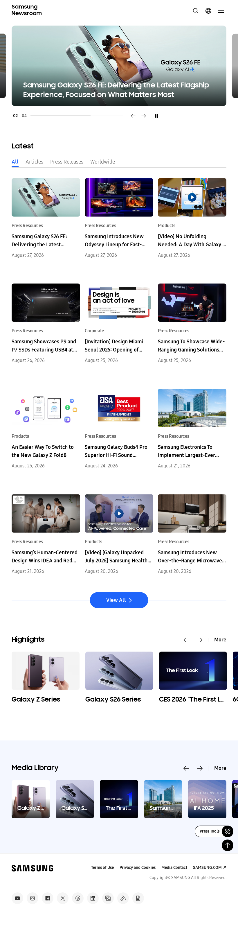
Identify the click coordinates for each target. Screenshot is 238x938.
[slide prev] (186, 639)
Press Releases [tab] (66, 162)
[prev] (133, 116)
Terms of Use (102, 867)
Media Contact (174, 867)
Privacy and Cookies (138, 867)
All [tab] (15, 162)
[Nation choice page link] (208, 11)
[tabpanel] (119, 66)
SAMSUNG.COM (207, 867)
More (220, 639)
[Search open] (195, 11)
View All (116, 600)
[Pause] (157, 116)
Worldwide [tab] (102, 162)
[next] (144, 116)
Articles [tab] (34, 162)
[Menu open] (221, 11)
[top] (227, 845)
